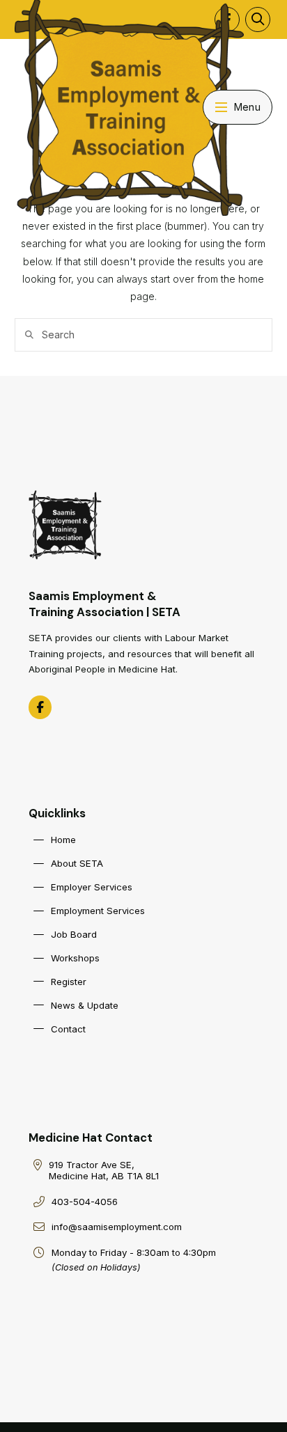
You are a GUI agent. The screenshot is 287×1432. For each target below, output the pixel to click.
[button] (257, 19)
